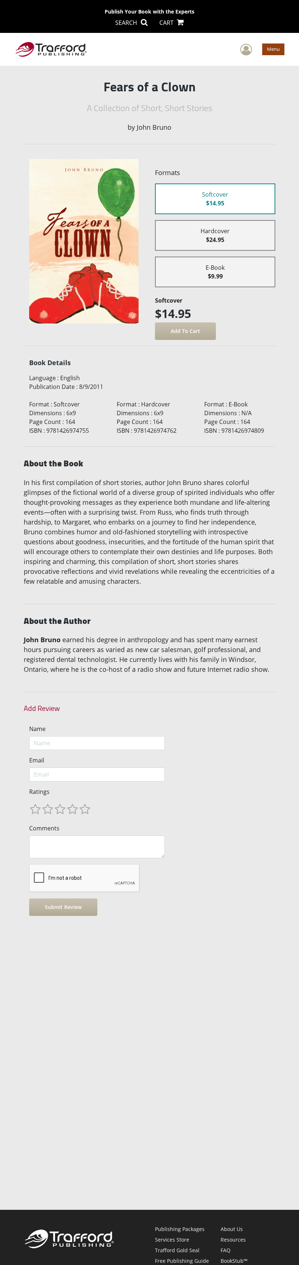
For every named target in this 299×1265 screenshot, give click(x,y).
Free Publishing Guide (182, 1260)
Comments (44, 828)
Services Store (172, 1239)
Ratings (39, 792)
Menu (273, 49)
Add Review (42, 708)
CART (167, 23)
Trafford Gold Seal (177, 1250)
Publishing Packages (180, 1229)
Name (37, 729)
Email (36, 760)
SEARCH (127, 23)
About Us (232, 1229)
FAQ (225, 1250)
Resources (233, 1239)
